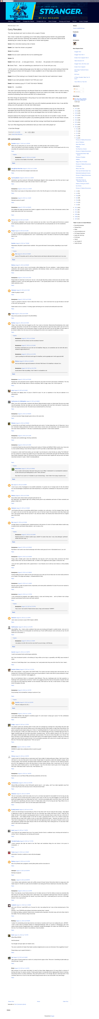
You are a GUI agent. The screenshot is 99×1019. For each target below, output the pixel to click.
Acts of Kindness (80, 142)
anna (12, 390)
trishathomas (15, 782)
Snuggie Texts (77, 51)
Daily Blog (10, 21)
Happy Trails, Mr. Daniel (81, 161)
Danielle (13, 143)
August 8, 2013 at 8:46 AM (32, 401)
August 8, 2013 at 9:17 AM (24, 445)
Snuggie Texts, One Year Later (81, 63)
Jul (77, 191)
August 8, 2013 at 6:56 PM (26, 702)
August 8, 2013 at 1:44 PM (23, 747)
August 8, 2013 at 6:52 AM (21, 230)
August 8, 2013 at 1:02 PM (24, 690)
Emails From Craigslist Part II (81, 57)
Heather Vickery (15, 669)
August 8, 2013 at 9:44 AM (24, 254)
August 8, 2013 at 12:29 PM (23, 617)
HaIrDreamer (14, 627)
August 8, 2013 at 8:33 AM (24, 379)
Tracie (13, 852)
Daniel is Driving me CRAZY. (82, 183)
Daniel (13, 134)
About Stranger (52, 21)
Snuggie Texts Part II (79, 54)
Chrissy (13, 756)
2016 (76, 120)
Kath (12, 935)
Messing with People (64, 21)
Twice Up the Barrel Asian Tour (83, 170)
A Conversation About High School (82, 154)
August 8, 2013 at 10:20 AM (28, 534)
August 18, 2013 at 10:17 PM (29, 368)
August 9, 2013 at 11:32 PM (25, 890)
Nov (77, 131)
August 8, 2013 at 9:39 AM (28, 338)
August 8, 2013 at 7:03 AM (22, 243)
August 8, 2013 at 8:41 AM (20, 390)
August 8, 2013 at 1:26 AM (24, 198)
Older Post (65, 1001)
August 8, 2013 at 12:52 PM (29, 354)
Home (38, 1001)
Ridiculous (20, 134)
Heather (13, 243)
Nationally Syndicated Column (83, 173)
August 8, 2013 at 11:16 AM (25, 583)
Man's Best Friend (80, 144)
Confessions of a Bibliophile (18, 401)
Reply (12, 151)
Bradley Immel (15, 809)
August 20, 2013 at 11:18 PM (22, 968)
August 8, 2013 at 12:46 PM (23, 652)
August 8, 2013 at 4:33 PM (25, 782)
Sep (77, 135)
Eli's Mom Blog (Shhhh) (80, 99)
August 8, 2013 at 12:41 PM (25, 627)
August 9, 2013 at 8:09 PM (23, 870)
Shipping (78, 146)
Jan (77, 204)
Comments (77, 91)
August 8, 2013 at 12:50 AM (25, 188)
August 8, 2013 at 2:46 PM (24, 773)
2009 (76, 214)
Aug (77, 138)
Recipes (75, 21)
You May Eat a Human (81, 149)
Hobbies (78, 159)
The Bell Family (15, 841)
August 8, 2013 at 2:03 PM (22, 756)
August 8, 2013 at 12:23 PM (25, 594)
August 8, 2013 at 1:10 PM (24, 713)
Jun (77, 193)
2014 (76, 124)
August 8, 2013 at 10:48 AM (25, 572)
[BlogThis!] (29, 132)
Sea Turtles (78, 186)
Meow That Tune (80, 168)
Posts (76, 89)
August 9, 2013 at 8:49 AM (28, 468)
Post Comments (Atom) (20, 1004)
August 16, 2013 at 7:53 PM (21, 935)
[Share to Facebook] (32, 132)
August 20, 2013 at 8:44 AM (20, 957)
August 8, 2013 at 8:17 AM (24, 277)
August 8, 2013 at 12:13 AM (30, 168)
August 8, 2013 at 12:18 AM (27, 177)
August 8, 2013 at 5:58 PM (23, 793)
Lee (12, 957)
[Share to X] (31, 132)
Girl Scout (76, 74)
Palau (16, 134)
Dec (77, 128)
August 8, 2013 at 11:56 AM (28, 157)
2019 (76, 113)
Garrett (13, 652)
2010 (76, 212)
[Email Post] (26, 132)
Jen (12, 484)
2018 (76, 115)
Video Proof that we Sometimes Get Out (81, 180)
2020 (76, 111)
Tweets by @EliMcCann (79, 28)
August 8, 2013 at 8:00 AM (22, 265)
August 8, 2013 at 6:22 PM (26, 809)
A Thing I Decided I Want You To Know (82, 78)
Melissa (13, 265)
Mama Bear (18, 468)
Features (18, 21)
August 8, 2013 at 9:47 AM (20, 522)
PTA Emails (78, 166)
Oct (77, 133)
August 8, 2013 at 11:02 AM (28, 345)
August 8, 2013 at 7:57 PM (26, 841)
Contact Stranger (83, 21)
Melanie (13, 423)
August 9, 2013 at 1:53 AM (28, 641)
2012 (76, 207)
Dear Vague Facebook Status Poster (81, 70)
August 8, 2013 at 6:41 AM (21, 220)
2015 (76, 122)
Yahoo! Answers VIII (79, 60)
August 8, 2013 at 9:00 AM (24, 413)
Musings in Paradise (80, 157)
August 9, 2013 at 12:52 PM (23, 861)
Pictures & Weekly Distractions (83, 139)
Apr (77, 197)
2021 (76, 108)
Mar (77, 200)
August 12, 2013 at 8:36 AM (23, 920)
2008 (76, 216)
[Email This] (28, 132)
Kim (16, 254)
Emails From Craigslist (79, 67)
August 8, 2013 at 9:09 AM (22, 423)
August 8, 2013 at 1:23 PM (22, 724)
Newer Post (11, 1001)
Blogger (52, 1016)
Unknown (13, 290)
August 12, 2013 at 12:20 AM (23, 905)
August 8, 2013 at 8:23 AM (24, 299)
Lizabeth (13, 905)
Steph (12, 313)
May (77, 195)
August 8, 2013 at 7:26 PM (21, 830)
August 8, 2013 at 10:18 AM (25, 547)
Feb (77, 202)
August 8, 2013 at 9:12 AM (24, 435)
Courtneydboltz (15, 177)
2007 (76, 219)
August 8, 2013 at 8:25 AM (22, 323)
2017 (76, 117)
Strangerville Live (41, 21)
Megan (13, 230)
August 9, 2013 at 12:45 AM (22, 852)
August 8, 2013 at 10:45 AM (25, 556)
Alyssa (13, 220)
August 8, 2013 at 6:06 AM (24, 207)
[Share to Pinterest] (34, 132)
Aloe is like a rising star (80, 100)
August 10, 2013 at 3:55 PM (29, 606)
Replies (15, 154)
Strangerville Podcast (28, 21)
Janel (12, 830)
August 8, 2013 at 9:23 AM (22, 495)
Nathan (13, 323)
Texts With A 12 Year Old (80, 81)
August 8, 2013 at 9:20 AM (20, 484)
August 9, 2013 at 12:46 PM (26, 361)
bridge (13, 724)
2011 (76, 209)
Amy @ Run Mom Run (17, 168)
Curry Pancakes (79, 177)
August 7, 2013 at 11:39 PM (23, 143)
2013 (76, 126)
